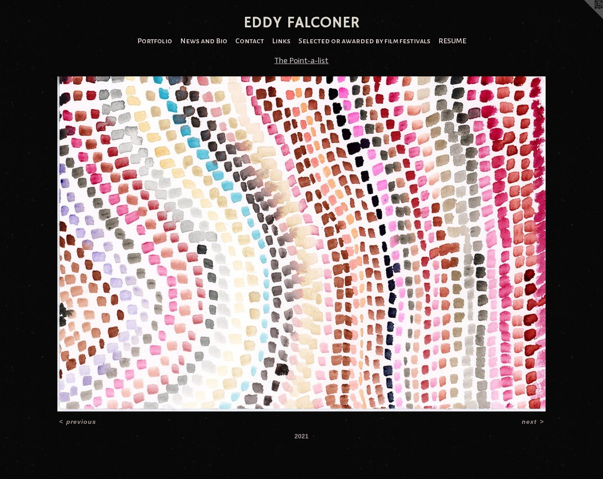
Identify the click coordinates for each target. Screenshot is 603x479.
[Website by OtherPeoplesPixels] (585, 17)
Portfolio (154, 41)
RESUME (452, 41)
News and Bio (203, 41)
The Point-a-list (301, 60)
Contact (249, 41)
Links (281, 41)
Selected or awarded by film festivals (364, 41)
